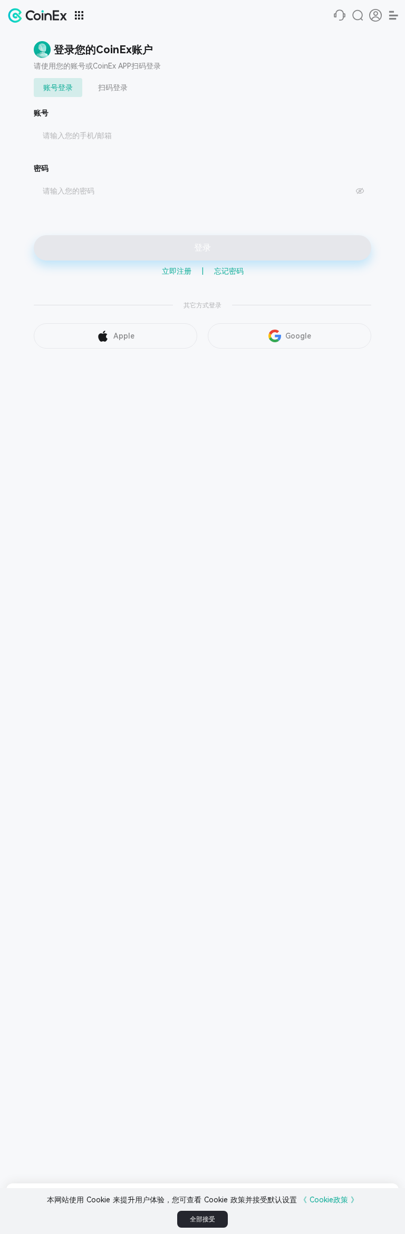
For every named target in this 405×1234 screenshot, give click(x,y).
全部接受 (202, 1219)
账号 (41, 113)
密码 (41, 168)
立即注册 (176, 271)
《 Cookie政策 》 (329, 1200)
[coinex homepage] (40, 15)
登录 (202, 248)
